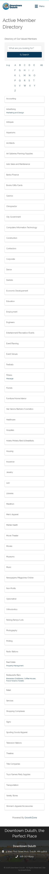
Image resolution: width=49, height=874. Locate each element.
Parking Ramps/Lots (15, 620)
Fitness (9, 375)
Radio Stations (12, 652)
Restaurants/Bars (13, 675)
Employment (11, 312)
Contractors (11, 248)
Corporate (10, 259)
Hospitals (10, 430)
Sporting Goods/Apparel (16, 732)
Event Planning (12, 343)
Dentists (9, 280)
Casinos (9, 196)
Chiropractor (11, 206)
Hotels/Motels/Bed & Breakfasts (20, 441)
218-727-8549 (27, 856)
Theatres (10, 753)
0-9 (8, 65)
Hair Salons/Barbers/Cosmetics (19, 409)
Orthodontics (11, 609)
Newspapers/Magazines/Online (19, 578)
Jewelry (9, 472)
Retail (8, 690)
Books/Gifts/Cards (14, 185)
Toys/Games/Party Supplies (18, 774)
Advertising (11, 109)
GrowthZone (31, 817)
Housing (9, 451)
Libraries (9, 493)
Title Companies (13, 764)
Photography (11, 630)
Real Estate (10, 662)
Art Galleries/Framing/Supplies (19, 154)
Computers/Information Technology (21, 227)
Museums (10, 557)
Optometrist (11, 599)
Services (9, 701)
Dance (9, 270)
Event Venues (12, 354)
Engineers (10, 322)
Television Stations (14, 743)
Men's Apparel (12, 514)
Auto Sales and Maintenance (18, 164)
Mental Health (12, 525)
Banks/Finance (12, 175)
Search (25, 54)
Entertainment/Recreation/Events (20, 333)
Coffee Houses (30, 678)
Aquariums (10, 133)
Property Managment (14, 666)
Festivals (9, 364)
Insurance (10, 462)
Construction (11, 238)
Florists (9, 388)
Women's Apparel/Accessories (19, 806)
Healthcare (10, 420)
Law (8, 483)
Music (8, 567)
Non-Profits (11, 588)
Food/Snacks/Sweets (15, 681)
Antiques (10, 122)
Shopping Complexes (15, 711)
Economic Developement (17, 291)
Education (10, 301)
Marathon (10, 504)
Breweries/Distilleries (14, 678)
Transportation (12, 785)
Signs (8, 722)
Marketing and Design (15, 113)
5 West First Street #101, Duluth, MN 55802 (26, 851)
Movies (9, 546)
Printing (9, 641)
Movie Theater (12, 536)
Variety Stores (12, 796)
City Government (13, 217)
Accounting (11, 99)
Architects (10, 143)
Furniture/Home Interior (16, 398)
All (41, 65)
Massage (9, 378)
